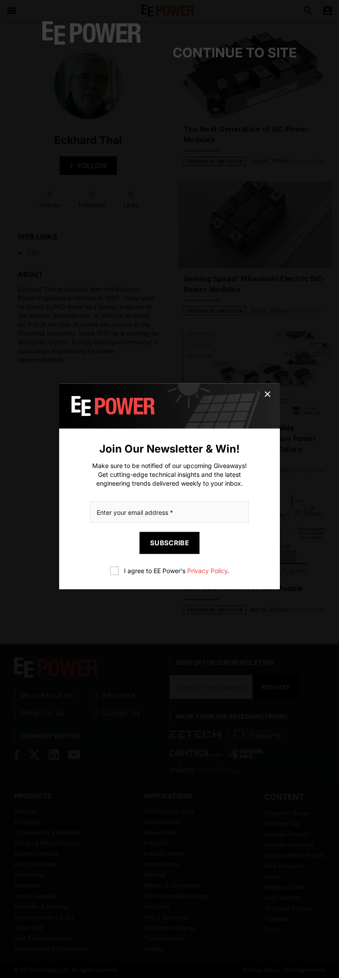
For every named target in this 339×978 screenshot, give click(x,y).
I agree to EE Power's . (176, 570)
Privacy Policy (207, 570)
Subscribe (169, 543)
